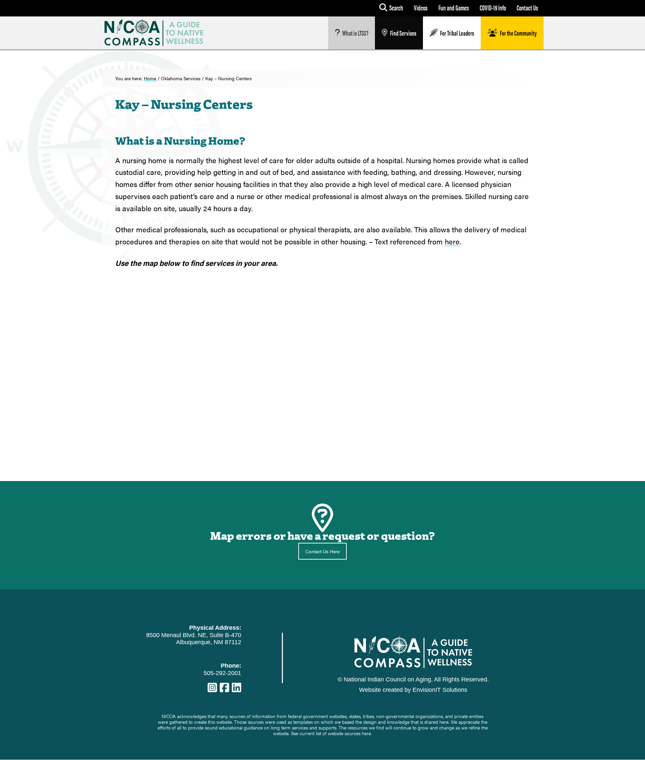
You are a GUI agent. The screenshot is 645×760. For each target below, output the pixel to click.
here (452, 241)
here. (367, 733)
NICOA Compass (159, 32)
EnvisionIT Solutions (440, 689)
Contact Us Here (322, 551)
